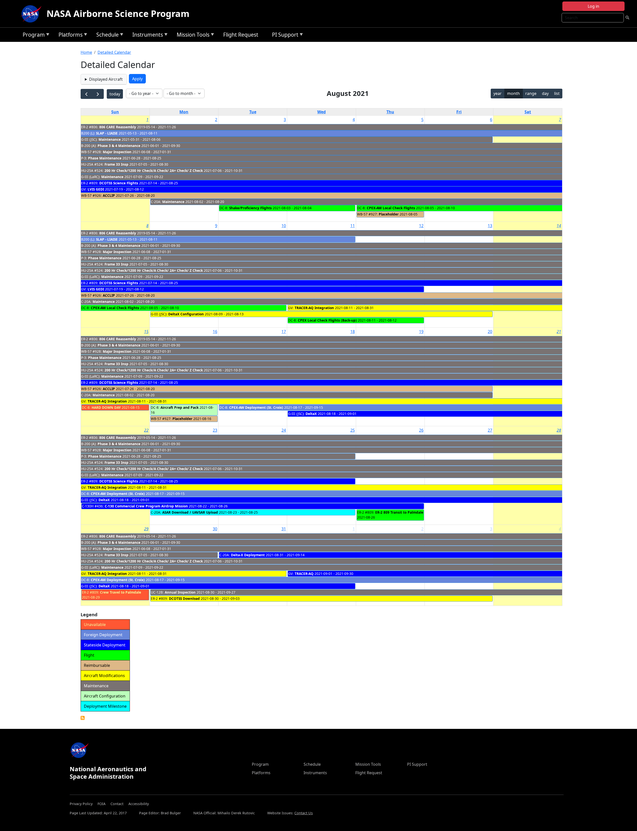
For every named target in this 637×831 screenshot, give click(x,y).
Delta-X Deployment (248, 555)
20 (490, 331)
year (497, 93)
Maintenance (110, 139)
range (530, 93)
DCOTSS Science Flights (118, 183)
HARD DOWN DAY (106, 407)
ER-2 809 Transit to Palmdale (399, 512)
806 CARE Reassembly (117, 127)
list (557, 93)
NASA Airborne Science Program (118, 13)
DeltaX (311, 413)
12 (421, 225)
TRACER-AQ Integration (314, 307)
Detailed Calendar (114, 52)
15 (146, 331)
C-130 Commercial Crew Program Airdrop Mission (147, 506)
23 (215, 430)
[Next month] (98, 94)
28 (559, 430)
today (114, 94)
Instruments (146, 35)
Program (32, 35)
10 (283, 225)
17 (283, 331)
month (513, 93)
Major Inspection (117, 151)
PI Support (283, 35)
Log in (593, 6)
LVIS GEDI (96, 189)
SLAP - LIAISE (107, 133)
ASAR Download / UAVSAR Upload (190, 512)
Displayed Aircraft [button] (106, 79)
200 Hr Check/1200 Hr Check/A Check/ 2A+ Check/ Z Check (154, 170)
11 (352, 225)
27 (490, 430)
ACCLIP (109, 195)
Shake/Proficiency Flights (250, 208)
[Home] (32, 13)
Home (86, 52)
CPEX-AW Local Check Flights (391, 208)
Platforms (69, 35)
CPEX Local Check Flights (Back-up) (327, 320)
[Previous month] (86, 94)
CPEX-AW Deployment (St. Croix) (256, 407)
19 (421, 331)
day (545, 93)
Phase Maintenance (104, 158)
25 (352, 430)
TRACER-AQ (304, 573)
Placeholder (389, 214)
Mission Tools (192, 35)
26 (421, 430)
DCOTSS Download (184, 598)
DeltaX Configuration (186, 314)
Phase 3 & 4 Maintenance (119, 145)
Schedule (106, 35)
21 (559, 331)
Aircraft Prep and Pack (179, 407)
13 (490, 225)
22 (146, 430)
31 (283, 529)
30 (215, 529)
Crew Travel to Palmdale (120, 592)
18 (352, 331)
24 (283, 430)
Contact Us (303, 813)
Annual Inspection (180, 592)
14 (559, 225)
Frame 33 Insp (117, 164)
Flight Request (240, 34)
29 (146, 529)
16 (215, 331)
